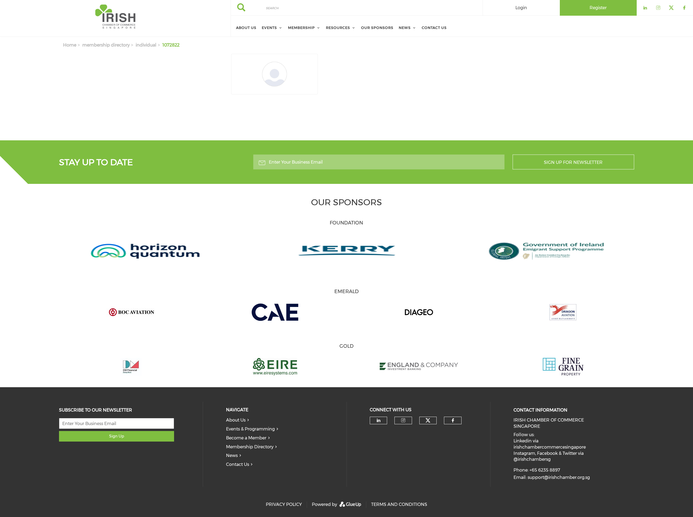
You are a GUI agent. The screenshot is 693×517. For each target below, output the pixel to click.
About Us (236, 420)
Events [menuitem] (269, 27)
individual (146, 45)
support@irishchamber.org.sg (559, 477)
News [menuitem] (405, 27)
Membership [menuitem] (301, 27)
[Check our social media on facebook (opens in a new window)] (452, 420)
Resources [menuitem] (338, 27)
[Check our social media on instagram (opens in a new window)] (403, 420)
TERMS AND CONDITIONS (399, 504)
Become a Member (246, 437)
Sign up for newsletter (573, 162)
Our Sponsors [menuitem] (377, 27)
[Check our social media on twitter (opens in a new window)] (428, 420)
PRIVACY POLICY (284, 504)
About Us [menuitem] (246, 27)
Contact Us (237, 464)
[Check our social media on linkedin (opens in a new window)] (378, 420)
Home (69, 45)
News (232, 455)
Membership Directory (249, 446)
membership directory (106, 45)
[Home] (115, 18)
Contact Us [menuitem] (434, 27)
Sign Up (116, 436)
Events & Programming (250, 429)
